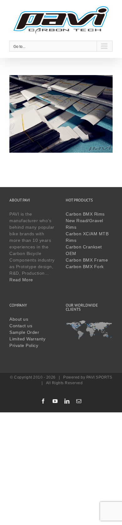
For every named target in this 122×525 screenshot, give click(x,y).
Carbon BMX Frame (87, 259)
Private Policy (23, 345)
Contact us (20, 325)
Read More (21, 279)
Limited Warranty (27, 338)
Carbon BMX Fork (85, 266)
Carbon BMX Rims (85, 214)
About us (18, 319)
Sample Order (24, 332)
